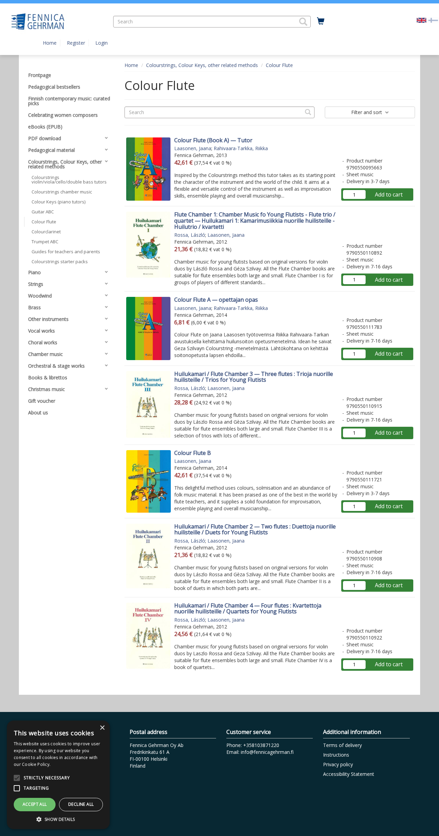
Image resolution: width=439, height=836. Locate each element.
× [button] (102, 728)
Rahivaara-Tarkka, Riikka (241, 148)
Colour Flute (279, 65)
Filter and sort (367, 112)
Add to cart (389, 194)
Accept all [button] (35, 804)
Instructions (336, 754)
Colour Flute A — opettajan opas (216, 299)
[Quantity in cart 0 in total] (320, 21)
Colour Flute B (192, 453)
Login (101, 43)
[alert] (58, 775)
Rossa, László (189, 235)
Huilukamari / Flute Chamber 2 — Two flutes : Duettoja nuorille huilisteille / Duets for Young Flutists (255, 529)
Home (50, 43)
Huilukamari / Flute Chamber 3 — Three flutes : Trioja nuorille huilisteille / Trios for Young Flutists (253, 377)
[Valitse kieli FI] (433, 19)
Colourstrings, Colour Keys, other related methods (202, 65)
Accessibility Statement (348, 774)
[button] (303, 22)
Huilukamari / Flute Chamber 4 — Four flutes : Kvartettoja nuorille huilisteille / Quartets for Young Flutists (247, 608)
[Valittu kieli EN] (421, 19)
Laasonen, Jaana (192, 148)
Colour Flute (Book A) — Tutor (213, 140)
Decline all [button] (81, 804)
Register (76, 43)
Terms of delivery (342, 745)
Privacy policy (338, 764)
